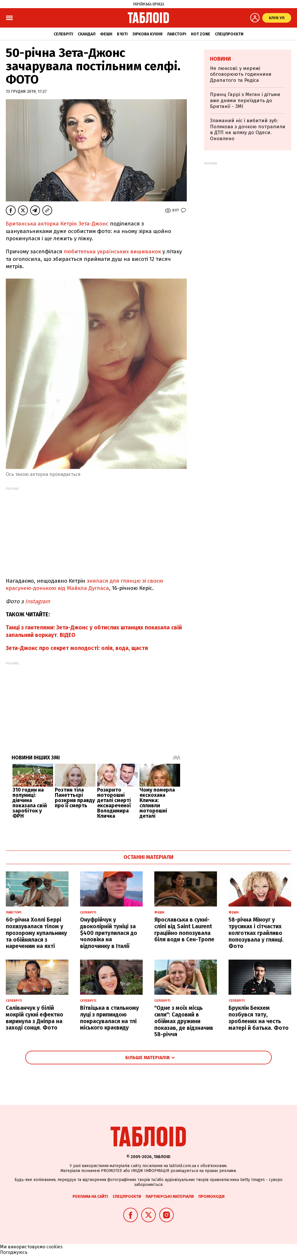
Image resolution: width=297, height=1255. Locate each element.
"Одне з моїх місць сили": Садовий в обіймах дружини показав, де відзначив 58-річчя (183, 1021)
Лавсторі (176, 34)
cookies (54, 1246)
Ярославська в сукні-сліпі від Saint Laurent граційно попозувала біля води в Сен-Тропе (184, 929)
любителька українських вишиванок (112, 251)
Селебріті (63, 34)
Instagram (37, 601)
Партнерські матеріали (170, 1196)
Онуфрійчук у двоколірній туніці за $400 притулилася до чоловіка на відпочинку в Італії (108, 932)
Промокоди (211, 1196)
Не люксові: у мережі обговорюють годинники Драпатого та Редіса (240, 74)
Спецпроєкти (229, 34)
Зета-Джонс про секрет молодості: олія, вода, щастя (77, 648)
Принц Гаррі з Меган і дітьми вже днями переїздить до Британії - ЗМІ (245, 100)
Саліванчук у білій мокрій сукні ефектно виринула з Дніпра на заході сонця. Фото (34, 1018)
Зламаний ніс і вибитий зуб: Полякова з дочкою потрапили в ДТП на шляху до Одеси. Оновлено (247, 129)
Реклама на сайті (90, 1196)
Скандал (86, 34)
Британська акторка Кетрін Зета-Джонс (58, 223)
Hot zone (200, 34)
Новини (220, 59)
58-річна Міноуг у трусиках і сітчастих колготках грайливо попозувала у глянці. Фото (256, 932)
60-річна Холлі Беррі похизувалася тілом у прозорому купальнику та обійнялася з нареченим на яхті (36, 932)
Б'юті (122, 34)
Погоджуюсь (14, 1252)
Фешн (106, 34)
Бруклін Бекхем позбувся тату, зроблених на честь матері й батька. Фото (259, 1018)
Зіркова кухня (147, 34)
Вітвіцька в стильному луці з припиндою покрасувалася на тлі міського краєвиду (109, 1018)
